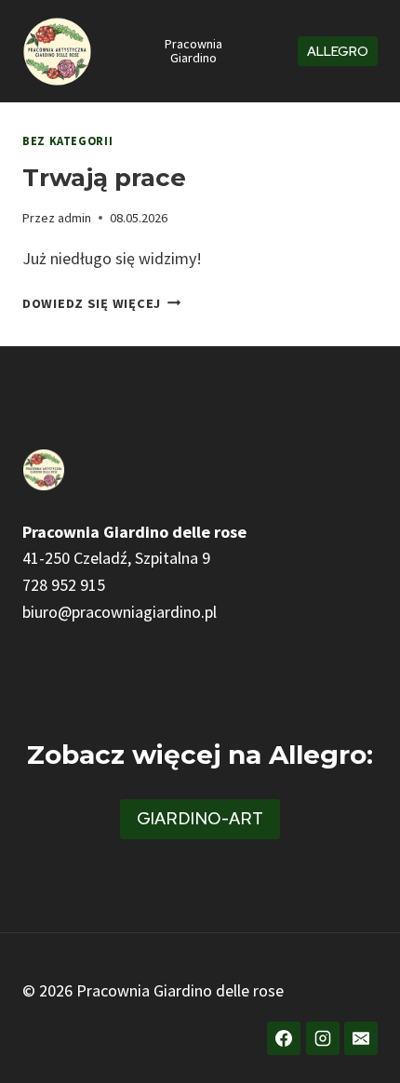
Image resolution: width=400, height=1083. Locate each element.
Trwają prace (104, 178)
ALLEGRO (337, 51)
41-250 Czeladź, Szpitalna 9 (116, 557)
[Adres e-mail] (361, 1038)
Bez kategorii (67, 141)
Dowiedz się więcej (101, 303)
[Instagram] (323, 1038)
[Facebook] (283, 1038)
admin (74, 217)
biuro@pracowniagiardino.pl (119, 611)
